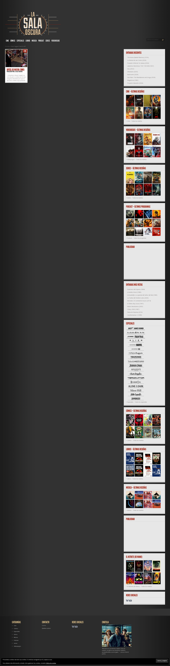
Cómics (12, 40)
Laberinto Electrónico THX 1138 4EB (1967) (140, 66)
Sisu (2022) (130, 69)
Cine (7, 40)
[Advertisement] (145, 264)
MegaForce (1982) (132, 80)
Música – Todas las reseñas (135, 510)
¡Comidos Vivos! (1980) (134, 292)
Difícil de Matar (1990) (15, 69)
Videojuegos (55, 40)
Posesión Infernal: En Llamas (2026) (138, 63)
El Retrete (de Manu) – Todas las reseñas (139, 586)
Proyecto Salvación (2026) (135, 83)
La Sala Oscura (18, 71)
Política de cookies (51, 663)
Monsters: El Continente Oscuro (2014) (139, 301)
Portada (7, 46)
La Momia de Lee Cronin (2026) (136, 60)
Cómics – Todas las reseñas (135, 440)
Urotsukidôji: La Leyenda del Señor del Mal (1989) (142, 295)
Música (34, 40)
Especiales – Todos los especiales (137, 402)
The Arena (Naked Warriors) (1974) (138, 57)
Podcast (41, 40)
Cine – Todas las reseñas (134, 121)
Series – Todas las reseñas (135, 198)
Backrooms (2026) (132, 74)
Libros (28, 40)
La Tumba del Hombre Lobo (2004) (137, 298)
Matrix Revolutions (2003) (135, 306)
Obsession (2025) (132, 72)
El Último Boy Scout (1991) (135, 303)
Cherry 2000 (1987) (133, 309)
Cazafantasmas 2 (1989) (134, 315)
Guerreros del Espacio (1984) (136, 289)
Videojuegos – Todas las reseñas (137, 159)
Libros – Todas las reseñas (135, 479)
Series (48, 40)
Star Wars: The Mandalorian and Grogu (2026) (141, 77)
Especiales (20, 40)
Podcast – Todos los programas (136, 238)
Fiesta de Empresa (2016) (135, 312)
